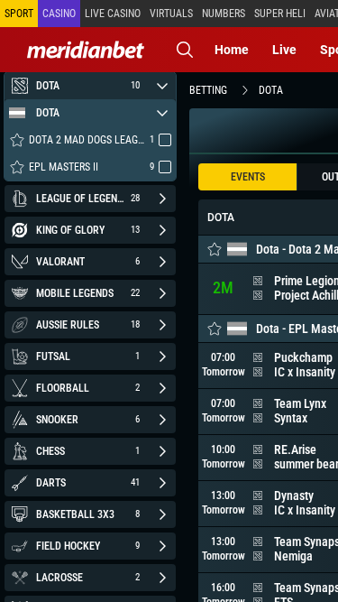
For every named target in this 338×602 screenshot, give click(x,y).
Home (232, 49)
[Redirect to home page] (85, 49)
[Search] (184, 49)
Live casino (113, 13)
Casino (59, 13)
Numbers (223, 13)
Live (284, 49)
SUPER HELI (280, 13)
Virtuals (171, 13)
